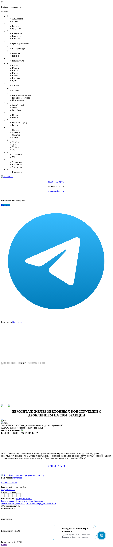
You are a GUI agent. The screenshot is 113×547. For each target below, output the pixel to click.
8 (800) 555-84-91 (56, 182)
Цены (19, 337)
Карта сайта (39, 501)
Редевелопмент (8, 501)
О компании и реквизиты (13, 503)
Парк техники (56, 328)
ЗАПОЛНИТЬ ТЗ (56, 466)
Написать (5, 205)
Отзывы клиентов (19, 347)
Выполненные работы (56, 337)
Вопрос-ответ (22, 501)
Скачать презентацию (93, 347)
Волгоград (17, 322)
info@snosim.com (56, 191)
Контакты (93, 337)
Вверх (4, 544)
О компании (19, 328)
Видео (56, 347)
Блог (31, 501)
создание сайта (8, 489)
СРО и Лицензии (19, 357)
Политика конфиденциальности (41, 503)
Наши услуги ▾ (93, 328)
